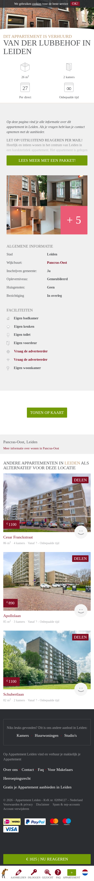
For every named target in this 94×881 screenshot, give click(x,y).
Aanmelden (18, 877)
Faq (41, 769)
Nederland (76, 800)
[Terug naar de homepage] (5, 874)
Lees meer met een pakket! (47, 160)
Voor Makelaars (60, 769)
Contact (28, 769)
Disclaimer (42, 804)
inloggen (34, 877)
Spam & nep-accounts (66, 804)
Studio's (70, 735)
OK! (75, 3)
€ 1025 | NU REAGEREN (47, 859)
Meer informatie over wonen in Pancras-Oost (31, 448)
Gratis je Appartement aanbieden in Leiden (37, 787)
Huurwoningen (46, 735)
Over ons (10, 769)
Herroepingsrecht (17, 778)
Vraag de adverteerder (31, 351)
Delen (80, 480)
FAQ (58, 877)
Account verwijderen (16, 809)
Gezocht (47, 877)
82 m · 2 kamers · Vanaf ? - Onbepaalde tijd (31, 700)
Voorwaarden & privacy (18, 804)
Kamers (23, 735)
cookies (36, 3)
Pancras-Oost (57, 262)
